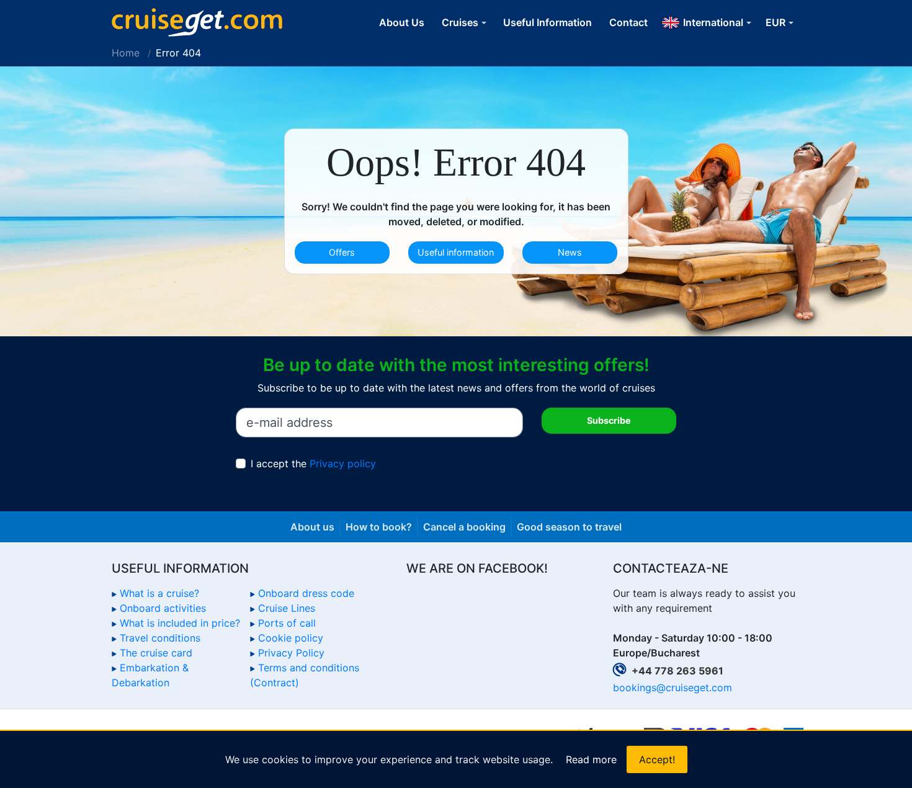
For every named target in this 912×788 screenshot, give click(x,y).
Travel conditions (160, 638)
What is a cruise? (159, 593)
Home (126, 53)
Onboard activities (163, 608)
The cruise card (156, 653)
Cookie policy (290, 638)
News (570, 252)
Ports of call (287, 623)
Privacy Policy (291, 653)
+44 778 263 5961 (677, 671)
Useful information (456, 252)
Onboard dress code (306, 593)
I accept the (313, 463)
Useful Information (547, 22)
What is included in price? (180, 623)
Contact (628, 22)
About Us (401, 22)
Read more (591, 759)
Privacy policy (343, 463)
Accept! (657, 759)
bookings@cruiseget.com (672, 687)
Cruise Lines (286, 608)
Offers (342, 252)
